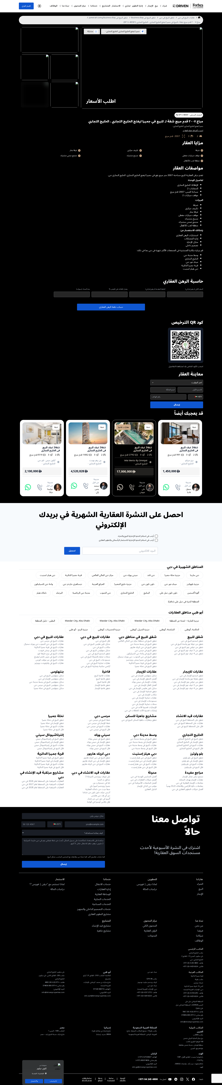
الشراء (200, 884)
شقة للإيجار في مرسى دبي (99, 723)
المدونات (152, 936)
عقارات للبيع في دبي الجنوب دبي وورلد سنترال (44, 644)
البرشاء (59, 592)
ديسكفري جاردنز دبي (72, 584)
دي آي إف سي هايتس (100, 795)
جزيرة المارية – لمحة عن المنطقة (184, 620)
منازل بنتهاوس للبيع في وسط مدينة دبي (46, 682)
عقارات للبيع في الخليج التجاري (189, 745)
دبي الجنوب (105, 592)
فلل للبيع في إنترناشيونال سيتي (50, 748)
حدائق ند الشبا (104, 779)
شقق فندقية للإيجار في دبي (145, 691)
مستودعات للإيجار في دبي (145, 701)
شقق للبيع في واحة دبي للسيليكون (142, 653)
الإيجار (150, 6)
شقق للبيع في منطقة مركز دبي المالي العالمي (137, 640)
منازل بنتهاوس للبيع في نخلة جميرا (49, 688)
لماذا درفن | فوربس (147, 884)
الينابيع (147, 592)
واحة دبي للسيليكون (43, 584)
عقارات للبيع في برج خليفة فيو (51, 653)
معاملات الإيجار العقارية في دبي (189, 783)
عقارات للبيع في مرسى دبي (52, 640)
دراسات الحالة (150, 889)
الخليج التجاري (127, 592)
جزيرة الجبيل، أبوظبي (140, 629)
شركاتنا (199, 936)
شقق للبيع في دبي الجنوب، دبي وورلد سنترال (137, 656)
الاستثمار (116, 6)
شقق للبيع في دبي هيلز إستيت (143, 757)
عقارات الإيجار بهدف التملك (191, 779)
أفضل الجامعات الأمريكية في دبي (142, 783)
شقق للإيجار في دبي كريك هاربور (96, 760)
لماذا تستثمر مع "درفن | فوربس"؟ (47, 884)
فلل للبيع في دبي (102, 640)
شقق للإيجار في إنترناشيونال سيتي (49, 742)
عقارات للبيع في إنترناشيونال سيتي (49, 745)
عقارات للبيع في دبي (186, 17)
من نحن (199, 926)
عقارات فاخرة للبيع (102, 675)
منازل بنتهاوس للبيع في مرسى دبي (49, 685)
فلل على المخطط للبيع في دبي (190, 726)
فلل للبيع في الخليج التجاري (191, 748)
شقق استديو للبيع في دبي (192, 640)
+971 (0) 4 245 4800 (52, 982)
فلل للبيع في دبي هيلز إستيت (144, 767)
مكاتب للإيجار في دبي (147, 694)
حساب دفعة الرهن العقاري (111, 307)
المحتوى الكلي (150, 926)
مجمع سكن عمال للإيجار (192, 776)
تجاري (127, 6)
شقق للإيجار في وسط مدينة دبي (143, 742)
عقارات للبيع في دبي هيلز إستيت (142, 764)
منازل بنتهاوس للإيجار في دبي (144, 675)
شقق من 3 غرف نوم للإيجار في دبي (188, 685)
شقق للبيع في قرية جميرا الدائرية (143, 663)
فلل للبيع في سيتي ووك (100, 748)
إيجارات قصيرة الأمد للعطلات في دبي (141, 710)
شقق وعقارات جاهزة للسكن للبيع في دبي (139, 720)
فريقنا (200, 931)
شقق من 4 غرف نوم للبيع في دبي (188, 653)
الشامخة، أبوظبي (167, 629)
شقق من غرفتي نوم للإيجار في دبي (188, 682)
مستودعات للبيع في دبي (99, 660)
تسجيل (72, 550)
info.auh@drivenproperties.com (97, 996)
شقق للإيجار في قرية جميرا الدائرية (49, 760)
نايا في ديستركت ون (101, 783)
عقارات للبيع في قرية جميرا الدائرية (49, 647)
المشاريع (106, 6)
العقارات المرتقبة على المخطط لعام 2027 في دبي (43, 784)
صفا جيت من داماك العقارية (97, 789)
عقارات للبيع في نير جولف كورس (49, 660)
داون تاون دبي (147, 584)
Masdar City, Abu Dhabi (147, 620)
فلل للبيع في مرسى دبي (100, 729)
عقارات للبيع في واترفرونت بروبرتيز (49, 663)
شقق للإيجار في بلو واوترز (192, 760)
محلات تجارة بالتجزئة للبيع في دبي (95, 656)
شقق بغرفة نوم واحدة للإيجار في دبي (187, 678)
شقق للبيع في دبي (166, 17)
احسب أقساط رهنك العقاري (193, 131)
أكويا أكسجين (193, 592)
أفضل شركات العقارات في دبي (143, 779)
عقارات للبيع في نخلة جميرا (52, 726)
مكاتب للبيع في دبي (101, 647)
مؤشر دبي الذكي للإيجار (147, 786)
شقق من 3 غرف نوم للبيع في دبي (188, 650)
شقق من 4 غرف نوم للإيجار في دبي (188, 688)
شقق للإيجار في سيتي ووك (98, 742)
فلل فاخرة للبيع (103, 682)
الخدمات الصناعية (101, 904)
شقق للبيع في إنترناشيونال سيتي (50, 738)
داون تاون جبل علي (168, 592)
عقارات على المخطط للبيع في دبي (188, 723)
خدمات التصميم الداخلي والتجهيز (94, 909)
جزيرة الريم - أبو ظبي (78, 629)
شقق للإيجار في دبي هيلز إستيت (143, 760)
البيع (201, 889)
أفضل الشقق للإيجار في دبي (145, 678)
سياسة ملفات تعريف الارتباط (87, 1079)
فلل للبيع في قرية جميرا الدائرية (50, 767)
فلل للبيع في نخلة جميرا (53, 729)
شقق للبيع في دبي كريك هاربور (143, 647)
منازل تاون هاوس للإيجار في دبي (143, 688)
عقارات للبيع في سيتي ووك (98, 745)
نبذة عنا (65, 6)
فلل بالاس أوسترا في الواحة (98, 802)
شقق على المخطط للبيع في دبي (189, 720)
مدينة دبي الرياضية (81, 592)
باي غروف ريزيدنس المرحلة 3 (97, 776)
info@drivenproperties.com (53, 992)
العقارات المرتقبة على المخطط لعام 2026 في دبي (43, 781)
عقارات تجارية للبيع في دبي (98, 663)
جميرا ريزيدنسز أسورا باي (100, 786)
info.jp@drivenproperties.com (144, 1067)
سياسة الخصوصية (111, 1079)
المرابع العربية (98, 584)
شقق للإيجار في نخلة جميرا (52, 723)
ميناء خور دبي (170, 584)
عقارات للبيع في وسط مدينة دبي (143, 745)
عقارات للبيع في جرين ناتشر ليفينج (49, 656)
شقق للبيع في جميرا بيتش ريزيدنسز (141, 660)
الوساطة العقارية (103, 894)
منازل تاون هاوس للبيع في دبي (97, 644)
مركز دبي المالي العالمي (102, 575)
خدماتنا (93, 6)
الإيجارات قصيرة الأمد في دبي (144, 707)
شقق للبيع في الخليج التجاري (190, 738)
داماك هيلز (42, 592)
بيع (156, 6)
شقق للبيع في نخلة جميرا (146, 666)
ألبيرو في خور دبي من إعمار (99, 798)
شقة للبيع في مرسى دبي (99, 720)
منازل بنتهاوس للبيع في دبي (98, 650)
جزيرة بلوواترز (193, 584)
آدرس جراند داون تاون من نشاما (96, 792)
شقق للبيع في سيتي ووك (99, 738)
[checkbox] (156, 536)
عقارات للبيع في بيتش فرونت (51, 650)
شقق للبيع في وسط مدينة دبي (143, 644)
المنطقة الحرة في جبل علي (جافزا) (183, 601)
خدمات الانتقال (103, 884)
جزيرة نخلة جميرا (172, 575)
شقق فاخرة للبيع (103, 678)
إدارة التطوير (137, 6)
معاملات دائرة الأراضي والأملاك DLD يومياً (184, 786)
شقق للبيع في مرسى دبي (146, 650)
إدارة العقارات (104, 889)
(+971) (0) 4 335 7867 (190, 1011)
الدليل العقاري (151, 789)
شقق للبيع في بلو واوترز (193, 757)
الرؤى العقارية (150, 931)
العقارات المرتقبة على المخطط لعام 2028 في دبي (43, 787)
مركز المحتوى (80, 6)
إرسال (177, 405)
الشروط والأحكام (122, 1079)
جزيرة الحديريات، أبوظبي (109, 629)
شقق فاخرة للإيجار (102, 685)
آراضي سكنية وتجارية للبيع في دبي (95, 666)
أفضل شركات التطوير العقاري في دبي (187, 789)
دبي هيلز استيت (47, 575)
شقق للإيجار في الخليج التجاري (190, 742)
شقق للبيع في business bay (143, 17)
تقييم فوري (26, 6)
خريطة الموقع (100, 1079)
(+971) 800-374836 (50, 985)
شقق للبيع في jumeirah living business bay (108, 17)
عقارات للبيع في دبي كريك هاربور (96, 764)
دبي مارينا (194, 575)
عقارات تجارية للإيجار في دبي (144, 697)
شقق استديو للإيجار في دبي (191, 675)
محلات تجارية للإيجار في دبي (144, 704)
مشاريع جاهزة (104, 931)
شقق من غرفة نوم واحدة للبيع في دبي (187, 644)
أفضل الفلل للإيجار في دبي (145, 685)
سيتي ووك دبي (130, 575)
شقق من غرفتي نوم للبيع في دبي (189, 647)
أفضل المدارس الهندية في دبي (144, 776)
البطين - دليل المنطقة (45, 620)
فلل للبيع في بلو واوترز (193, 767)
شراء (164, 6)
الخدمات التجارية (102, 899)
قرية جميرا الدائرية (73, 575)
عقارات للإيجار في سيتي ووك (144, 682)
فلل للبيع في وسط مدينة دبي (144, 748)
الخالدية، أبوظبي (192, 629)
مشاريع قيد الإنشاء (101, 926)
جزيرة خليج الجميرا (123, 584)
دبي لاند (151, 575)
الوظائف (53, 6)
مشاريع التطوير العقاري (99, 914)
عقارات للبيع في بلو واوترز (192, 764)
